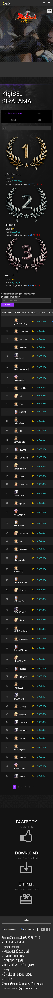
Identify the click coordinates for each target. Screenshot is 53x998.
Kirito (21, 476)
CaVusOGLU (19, 441)
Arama (7, 304)
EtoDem (23, 722)
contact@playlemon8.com (24, 988)
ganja (22, 503)
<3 (20, 396)
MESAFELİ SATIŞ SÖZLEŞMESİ (19, 965)
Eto (21, 404)
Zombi (14, 119)
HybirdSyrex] (20, 423)
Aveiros (23, 347)
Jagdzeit (23, 639)
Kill (39, 119)
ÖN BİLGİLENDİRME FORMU (18, 974)
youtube (43, 929)
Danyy (22, 590)
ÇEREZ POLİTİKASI (13, 960)
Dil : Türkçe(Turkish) (14, 942)
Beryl (21, 620)
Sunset (22, 714)
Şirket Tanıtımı (11, 946)
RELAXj (22, 449)
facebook (48, 929)
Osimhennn (19, 495)
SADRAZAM (19, 768)
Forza (22, 541)
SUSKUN (23, 412)
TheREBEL (18, 687)
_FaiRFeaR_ (20, 380)
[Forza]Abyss (20, 650)
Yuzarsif (9, 275)
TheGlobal (19, 358)
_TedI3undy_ (13, 174)
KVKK (7, 969)
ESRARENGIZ (20, 612)
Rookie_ (23, 668)
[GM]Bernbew (21, 631)
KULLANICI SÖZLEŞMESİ (16, 951)
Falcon (22, 776)
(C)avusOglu (20, 601)
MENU (49, 11)
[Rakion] (27, 18)
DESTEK (8, 979)
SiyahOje (23, 533)
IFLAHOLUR (19, 525)
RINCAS (23, 676)
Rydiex (22, 738)
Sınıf (39, 113)
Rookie (22, 388)
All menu (49, 3)
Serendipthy (20, 468)
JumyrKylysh (20, 749)
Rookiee (23, 730)
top (26, 920)
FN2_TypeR (19, 514)
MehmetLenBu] (21, 369)
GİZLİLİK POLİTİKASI (14, 956)
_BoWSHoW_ (20, 661)
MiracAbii (10, 225)
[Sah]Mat (24, 457)
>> (37, 786)
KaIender (23, 484)
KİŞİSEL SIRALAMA (13, 113)
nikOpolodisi (19, 560)
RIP (20, 430)
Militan (22, 706)
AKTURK (23, 549)
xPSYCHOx (19, 698)
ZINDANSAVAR (21, 582)
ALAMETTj (18, 571)
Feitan (22, 757)
